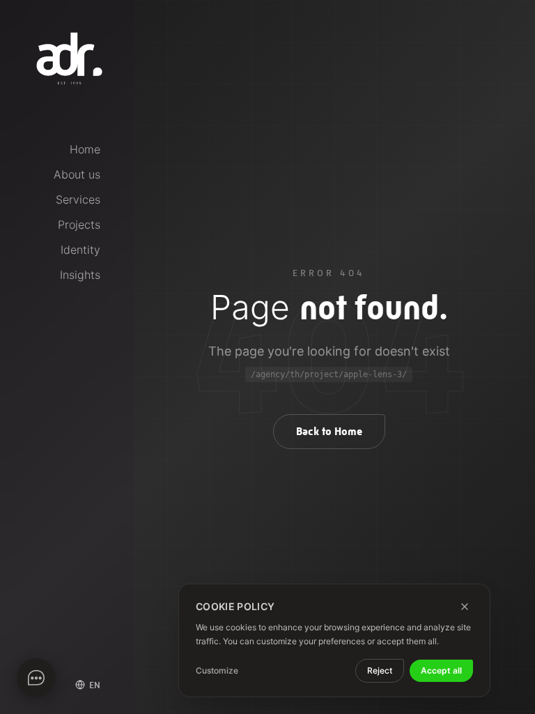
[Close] (464, 606)
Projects (79, 224)
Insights (80, 275)
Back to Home (329, 431)
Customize (217, 670)
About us (77, 174)
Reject (379, 670)
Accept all (441, 670)
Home (85, 149)
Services (78, 199)
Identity (80, 250)
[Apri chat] (36, 677)
